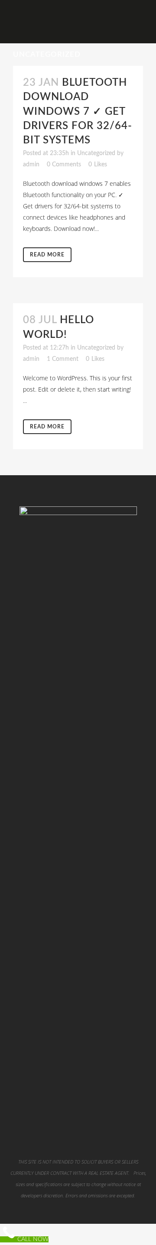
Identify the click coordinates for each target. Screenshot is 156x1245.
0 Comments (64, 165)
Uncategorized (96, 153)
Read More (47, 254)
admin (31, 165)
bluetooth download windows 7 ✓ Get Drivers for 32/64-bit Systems (77, 112)
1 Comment (62, 359)
